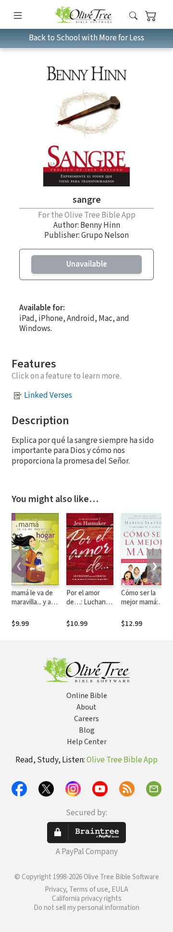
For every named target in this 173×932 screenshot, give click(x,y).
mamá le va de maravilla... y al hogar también (33, 602)
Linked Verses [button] (48, 395)
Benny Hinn (100, 225)
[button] (133, 16)
